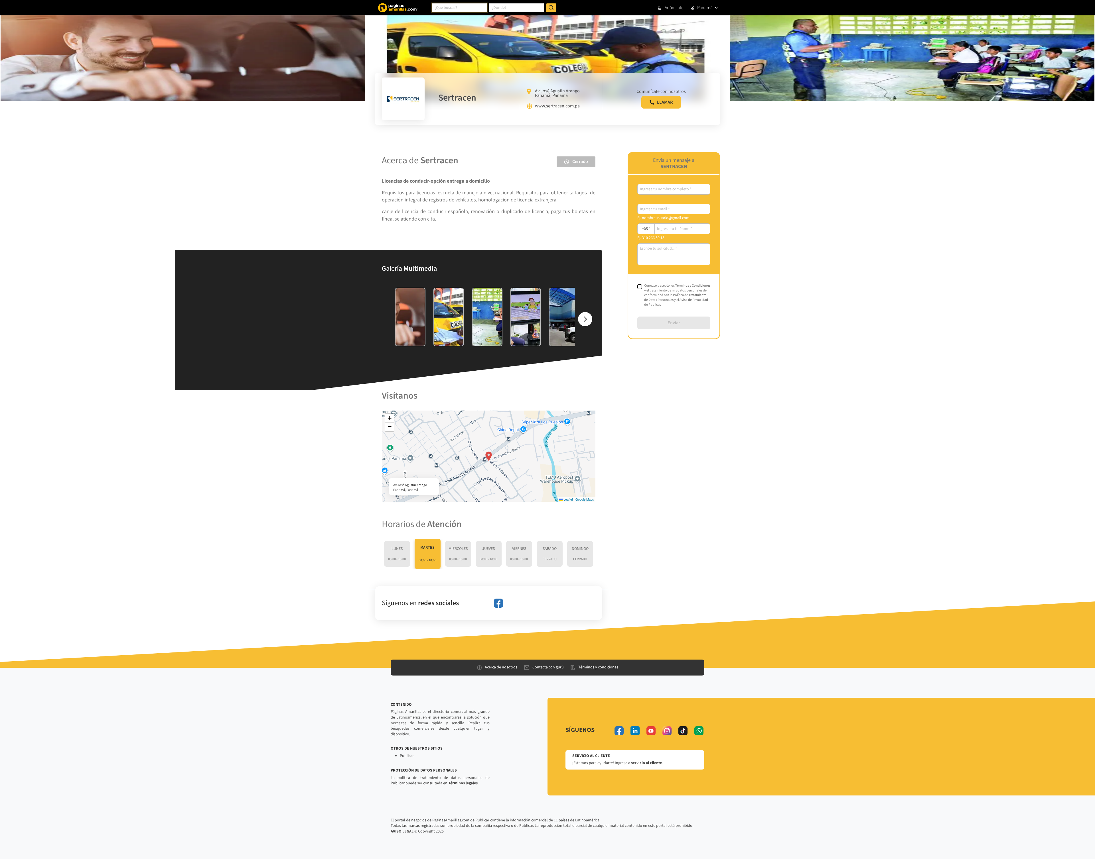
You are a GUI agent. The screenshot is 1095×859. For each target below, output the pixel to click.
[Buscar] (551, 7)
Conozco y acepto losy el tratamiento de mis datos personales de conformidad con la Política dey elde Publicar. (677, 295)
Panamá (705, 8)
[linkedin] (635, 730)
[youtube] (651, 730)
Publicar (407, 756)
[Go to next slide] (585, 319)
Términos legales (463, 783)
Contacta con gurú (548, 667)
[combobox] (459, 7)
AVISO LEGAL (402, 831)
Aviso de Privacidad (694, 299)
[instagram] (667, 730)
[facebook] (498, 603)
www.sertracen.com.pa (557, 106)
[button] (488, 456)
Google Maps (584, 499)
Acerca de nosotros (501, 667)
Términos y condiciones (598, 667)
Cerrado (580, 161)
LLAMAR (665, 102)
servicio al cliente (646, 763)
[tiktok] (683, 730)
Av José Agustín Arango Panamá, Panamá (557, 93)
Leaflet (568, 499)
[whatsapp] (698, 730)
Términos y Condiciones (692, 285)
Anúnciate (674, 8)
